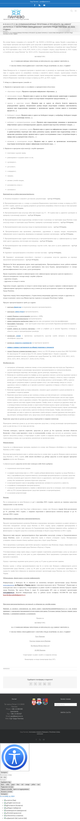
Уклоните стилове (6, 791)
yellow (33, 784)
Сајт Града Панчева (16, 718)
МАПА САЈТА (66, 712)
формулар (17, 307)
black (2, 784)
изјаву (18, 336)
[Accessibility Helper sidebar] (14, 757)
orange (27, 784)
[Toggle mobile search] (72, 11)
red (22, 784)
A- (1, 777)
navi (38, 784)
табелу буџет (19, 311)
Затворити (4, 772)
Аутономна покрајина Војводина (39, 732)
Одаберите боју (6, 782)
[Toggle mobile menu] (76, 11)
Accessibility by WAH (7, 796)
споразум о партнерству (23, 343)
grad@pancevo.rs (45, 1)
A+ (5, 777)
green (13, 784)
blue (18, 784)
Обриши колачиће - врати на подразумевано (15, 789)
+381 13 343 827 (16, 714)
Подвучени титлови (7, 787)
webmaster (40, 734)
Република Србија (54, 732)
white (7, 784)
